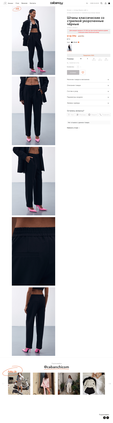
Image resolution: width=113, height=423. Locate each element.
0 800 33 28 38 (94, 3)
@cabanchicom (56, 367)
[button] (109, 384)
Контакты (33, 3)
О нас (17, 3)
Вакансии (24, 3)
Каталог (10, 3)
